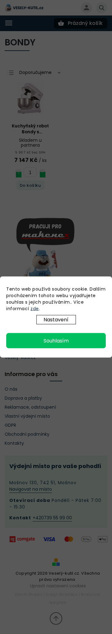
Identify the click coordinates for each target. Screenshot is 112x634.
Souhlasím (56, 340)
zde (34, 309)
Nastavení (56, 319)
